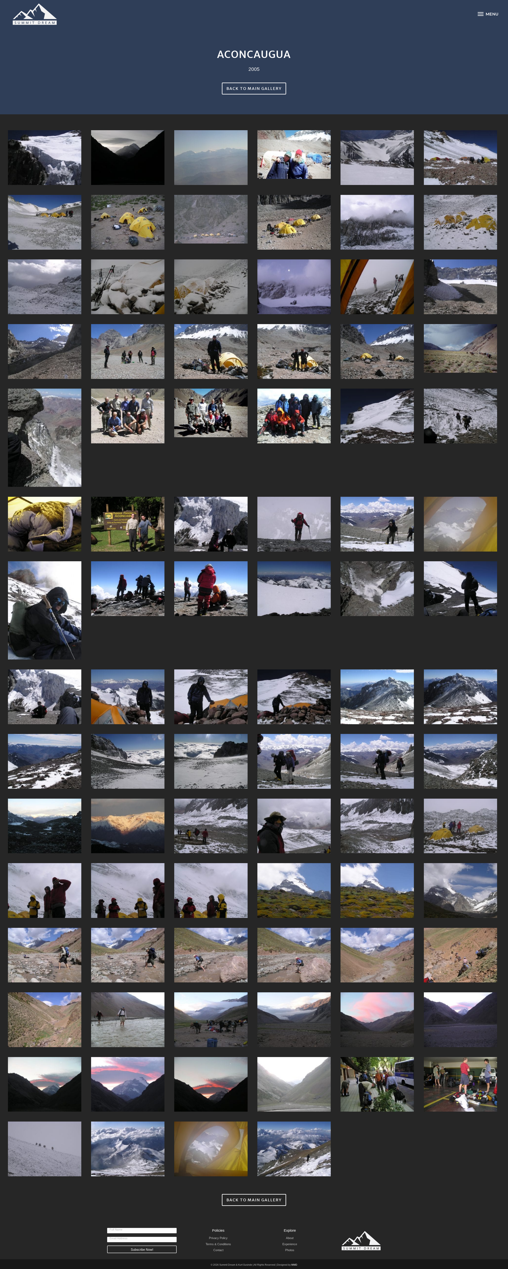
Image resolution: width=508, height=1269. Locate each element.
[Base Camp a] (377, 351)
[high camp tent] (211, 1149)
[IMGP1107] (211, 588)
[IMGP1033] (377, 1019)
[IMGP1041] (211, 955)
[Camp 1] (211, 219)
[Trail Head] (211, 413)
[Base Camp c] (211, 351)
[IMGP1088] (44, 761)
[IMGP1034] (294, 1019)
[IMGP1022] (377, 1084)
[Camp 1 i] (460, 222)
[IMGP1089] (460, 696)
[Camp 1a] (128, 222)
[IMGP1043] (44, 955)
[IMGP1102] (377, 588)
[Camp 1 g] (128, 286)
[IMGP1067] (128, 890)
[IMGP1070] (460, 826)
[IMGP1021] (460, 1084)
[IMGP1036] (128, 1019)
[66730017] (460, 348)
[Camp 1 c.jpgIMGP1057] (460, 286)
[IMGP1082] (377, 761)
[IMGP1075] (44, 826)
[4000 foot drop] (44, 438)
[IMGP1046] (377, 890)
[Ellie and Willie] (294, 154)
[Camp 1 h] (44, 286)
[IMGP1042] (128, 955)
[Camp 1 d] (377, 286)
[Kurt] (294, 524)
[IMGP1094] (294, 696)
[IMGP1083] (294, 761)
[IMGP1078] (460, 761)
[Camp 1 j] (377, 222)
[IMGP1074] (128, 826)
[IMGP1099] (460, 588)
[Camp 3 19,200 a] (460, 157)
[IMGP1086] (128, 761)
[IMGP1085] (211, 761)
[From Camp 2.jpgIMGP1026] (128, 157)
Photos (289, 1250)
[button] (142, 1249)
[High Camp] (128, 1149)
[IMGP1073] (211, 826)
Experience (289, 1244)
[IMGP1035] (211, 1019)
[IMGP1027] (294, 1084)
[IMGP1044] (460, 890)
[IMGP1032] (460, 1019)
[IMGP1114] (460, 524)
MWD (294, 1264)
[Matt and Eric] (128, 524)
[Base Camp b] (294, 351)
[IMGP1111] (44, 610)
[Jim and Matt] (377, 524)
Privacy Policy (218, 1238)
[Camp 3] (377, 157)
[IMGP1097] (128, 696)
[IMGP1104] (294, 588)
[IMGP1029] (128, 1084)
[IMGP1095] (211, 696)
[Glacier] (44, 157)
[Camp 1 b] (44, 351)
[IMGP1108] (128, 588)
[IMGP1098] (44, 696)
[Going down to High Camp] (294, 1149)
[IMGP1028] (211, 1084)
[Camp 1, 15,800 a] (294, 222)
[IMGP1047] (294, 890)
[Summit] (294, 416)
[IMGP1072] (294, 826)
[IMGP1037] (44, 1019)
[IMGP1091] (377, 696)
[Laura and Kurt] (211, 524)
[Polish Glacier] (377, 416)
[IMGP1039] (377, 955)
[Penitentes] (460, 416)
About (289, 1238)
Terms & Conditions (218, 1244)
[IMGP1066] (211, 890)
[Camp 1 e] (294, 286)
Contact (218, 1250)
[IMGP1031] (44, 1084)
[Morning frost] (44, 524)
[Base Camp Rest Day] (128, 351)
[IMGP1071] (377, 826)
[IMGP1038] (460, 955)
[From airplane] (211, 157)
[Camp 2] (44, 222)
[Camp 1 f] (211, 286)
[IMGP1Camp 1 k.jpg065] (44, 1149)
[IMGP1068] (44, 890)
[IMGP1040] (294, 955)
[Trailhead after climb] (128, 416)
